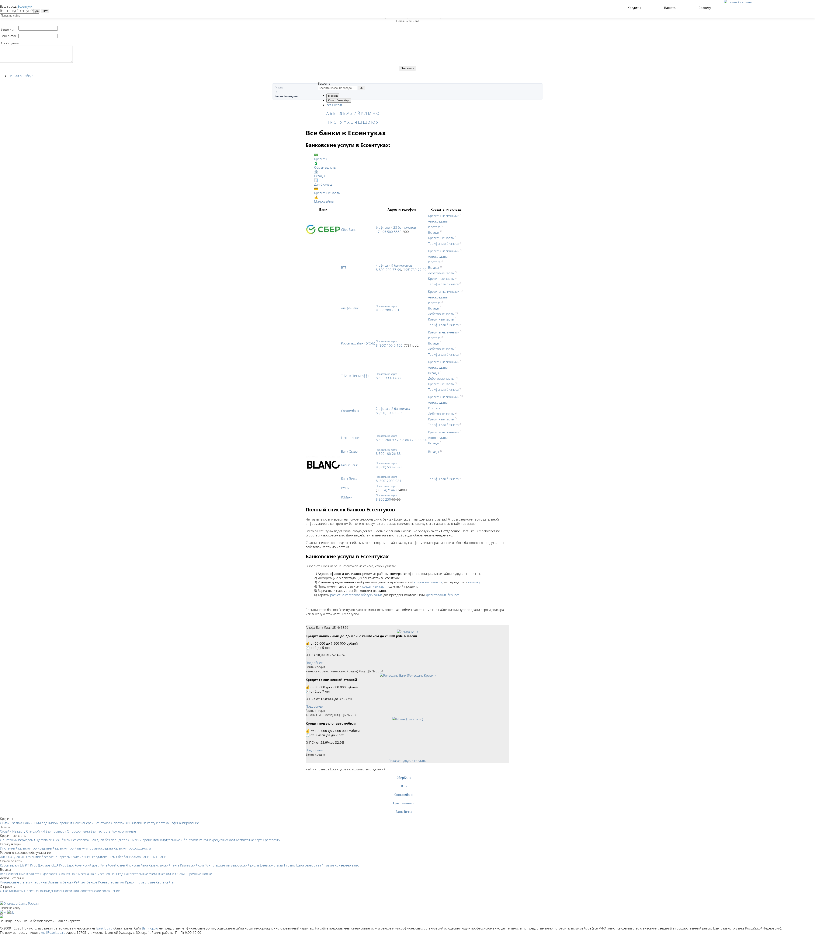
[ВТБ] (404, 782)
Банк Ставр (349, 451)
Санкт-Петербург (339, 100)
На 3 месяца (80, 874)
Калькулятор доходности (132, 848)
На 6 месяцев (100, 874)
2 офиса (382, 408)
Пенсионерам (83, 823)
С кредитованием (102, 857)
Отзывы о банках (60, 882)
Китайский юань (112, 865)
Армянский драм (87, 865)
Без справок (80, 840)
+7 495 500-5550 (389, 232)
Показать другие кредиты (407, 761)
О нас (4, 891)
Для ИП (19, 857)
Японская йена (137, 865)
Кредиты (635, 8)
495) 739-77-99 (414, 269)
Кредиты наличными (443, 216)
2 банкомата (400, 408)
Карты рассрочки (268, 840)
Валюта (670, 8)
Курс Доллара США (44, 865)
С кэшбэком (61, 840)
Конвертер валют (348, 865)
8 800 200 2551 (387, 310)
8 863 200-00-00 (414, 440)
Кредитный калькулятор (56, 848)
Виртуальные (170, 840)
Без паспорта (101, 831)
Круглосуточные (123, 831)
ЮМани (347, 497)
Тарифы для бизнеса (443, 243)
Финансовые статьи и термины (23, 882)
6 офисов (383, 227)
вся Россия (334, 105)
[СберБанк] (404, 773)
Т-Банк (161, 857)
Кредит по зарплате (140, 882)
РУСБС (346, 488)
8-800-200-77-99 (388, 269)
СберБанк (348, 229)
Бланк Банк (349, 465)
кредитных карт (374, 586)
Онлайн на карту (143, 823)
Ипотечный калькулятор (18, 848)
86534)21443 (387, 490)
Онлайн (5, 831)
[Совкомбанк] (404, 790)
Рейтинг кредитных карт (217, 840)
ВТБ (344, 267)
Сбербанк (123, 857)
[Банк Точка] (404, 807)
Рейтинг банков (85, 882)
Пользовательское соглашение (96, 891)
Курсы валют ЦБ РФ (14, 865)
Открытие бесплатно (41, 857)
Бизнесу (705, 8)
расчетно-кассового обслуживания (356, 595)
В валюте (32, 874)
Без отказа (102, 823)
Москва (333, 95)
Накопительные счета (140, 874)
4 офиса (382, 265)
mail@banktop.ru (53, 932)
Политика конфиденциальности (48, 891)
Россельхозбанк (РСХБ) (358, 343)
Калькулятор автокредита (93, 848)
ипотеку (474, 582)
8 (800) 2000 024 (388, 481)
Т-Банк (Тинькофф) (354, 376)
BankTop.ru (104, 928)
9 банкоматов (401, 265)
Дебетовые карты (441, 273)
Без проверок (56, 831)
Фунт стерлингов (217, 865)
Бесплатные (245, 840)
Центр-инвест (351, 437)
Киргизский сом (192, 865)
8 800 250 (383, 499)
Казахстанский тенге (164, 865)
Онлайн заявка (11, 823)
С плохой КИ (120, 823)
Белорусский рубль (244, 865)
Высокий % (166, 874)
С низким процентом (143, 840)
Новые (207, 874)
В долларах (48, 874)
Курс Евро (66, 865)
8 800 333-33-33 (388, 378)
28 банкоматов (404, 227)
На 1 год (117, 874)
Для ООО (6, 857)
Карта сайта (165, 882)
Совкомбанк (350, 411)
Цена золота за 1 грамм (277, 865)
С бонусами (189, 840)
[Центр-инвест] (404, 799)
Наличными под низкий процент (47, 823)
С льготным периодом (16, 840)
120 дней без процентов (108, 840)
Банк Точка (349, 478)
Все (2, 874)
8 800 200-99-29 (388, 440)
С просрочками (78, 831)
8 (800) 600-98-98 (389, 467)
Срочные (194, 874)
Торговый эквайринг (73, 857)
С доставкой (43, 840)
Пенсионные (15, 874)
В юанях (64, 874)
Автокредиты (438, 221)
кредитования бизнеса (442, 595)
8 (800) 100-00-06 (389, 413)
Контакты (16, 891)
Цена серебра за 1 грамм (315, 865)
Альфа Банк (140, 857)
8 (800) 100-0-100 (389, 345)
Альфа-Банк (349, 308)
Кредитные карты (441, 238)
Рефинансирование (184, 823)
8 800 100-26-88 (388, 453)
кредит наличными (428, 582)
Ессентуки (25, 6)
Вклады (433, 232)
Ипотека (434, 227)
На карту (18, 831)
